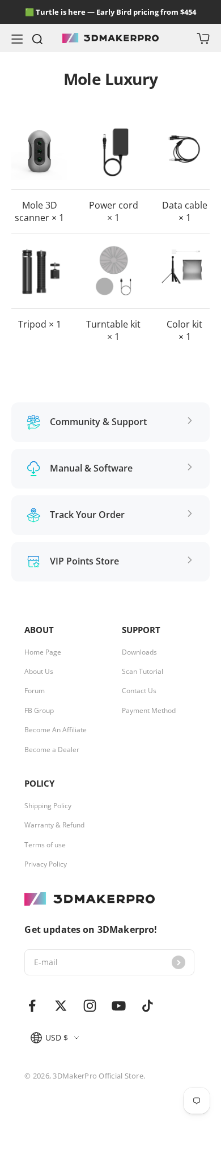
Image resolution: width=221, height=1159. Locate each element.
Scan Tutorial (142, 671)
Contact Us (139, 690)
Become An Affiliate (55, 730)
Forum (34, 690)
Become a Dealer (51, 749)
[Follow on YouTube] (118, 1005)
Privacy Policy (45, 864)
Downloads (139, 652)
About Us (38, 671)
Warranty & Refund (54, 825)
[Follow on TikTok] (147, 1005)
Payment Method (149, 710)
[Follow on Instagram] (89, 1005)
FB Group (39, 710)
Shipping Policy (47, 805)
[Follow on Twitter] (61, 1005)
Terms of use (45, 845)
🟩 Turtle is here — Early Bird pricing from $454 (110, 12)
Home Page (42, 652)
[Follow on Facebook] (32, 1005)
